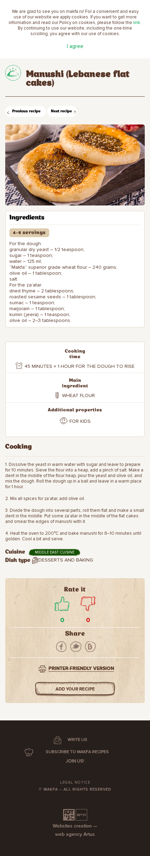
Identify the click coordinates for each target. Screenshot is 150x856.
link (136, 22)
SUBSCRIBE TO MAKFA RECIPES (77, 751)
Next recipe (61, 111)
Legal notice (75, 782)
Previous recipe (26, 111)
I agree (75, 46)
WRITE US (77, 739)
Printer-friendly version (81, 668)
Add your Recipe (75, 689)
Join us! (75, 761)
